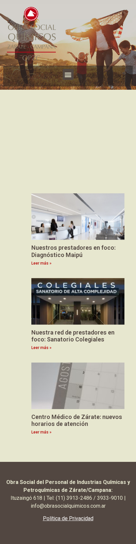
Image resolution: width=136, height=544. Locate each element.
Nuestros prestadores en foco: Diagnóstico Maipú (73, 251)
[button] (68, 74)
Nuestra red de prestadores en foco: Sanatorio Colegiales (73, 336)
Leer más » (41, 263)
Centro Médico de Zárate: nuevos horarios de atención (76, 420)
